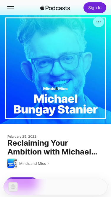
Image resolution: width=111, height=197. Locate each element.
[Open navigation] (10, 7)
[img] (55, 8)
